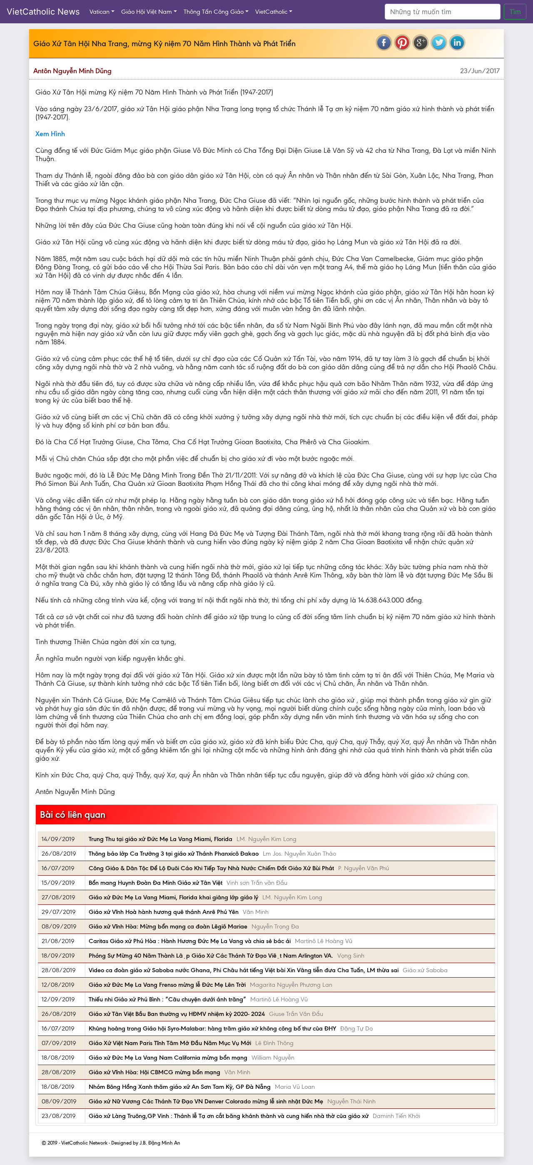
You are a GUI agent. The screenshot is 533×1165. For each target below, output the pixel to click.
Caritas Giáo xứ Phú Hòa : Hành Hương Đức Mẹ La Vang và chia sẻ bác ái (190, 941)
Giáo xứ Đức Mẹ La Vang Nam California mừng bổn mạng (168, 1057)
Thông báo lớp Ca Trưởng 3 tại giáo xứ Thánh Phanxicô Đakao (174, 853)
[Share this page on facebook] (384, 42)
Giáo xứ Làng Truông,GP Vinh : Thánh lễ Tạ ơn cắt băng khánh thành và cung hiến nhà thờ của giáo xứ (229, 1116)
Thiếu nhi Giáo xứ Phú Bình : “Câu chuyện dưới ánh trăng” (167, 999)
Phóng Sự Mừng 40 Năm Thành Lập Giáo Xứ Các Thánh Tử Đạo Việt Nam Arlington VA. (211, 955)
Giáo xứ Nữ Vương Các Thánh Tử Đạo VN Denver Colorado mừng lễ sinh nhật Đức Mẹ (206, 1101)
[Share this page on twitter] (439, 42)
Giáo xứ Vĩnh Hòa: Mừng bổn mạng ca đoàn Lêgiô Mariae (168, 926)
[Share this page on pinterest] (402, 42)
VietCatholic (271, 11)
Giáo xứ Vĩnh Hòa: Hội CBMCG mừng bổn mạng (154, 1072)
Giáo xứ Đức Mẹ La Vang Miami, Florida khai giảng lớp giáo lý (173, 897)
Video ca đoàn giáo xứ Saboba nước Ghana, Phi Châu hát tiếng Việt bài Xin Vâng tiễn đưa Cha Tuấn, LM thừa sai (244, 970)
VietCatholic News (43, 12)
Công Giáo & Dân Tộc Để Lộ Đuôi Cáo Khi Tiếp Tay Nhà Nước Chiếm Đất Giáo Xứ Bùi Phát (211, 868)
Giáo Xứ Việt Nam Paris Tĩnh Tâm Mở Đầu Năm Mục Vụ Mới (170, 1043)
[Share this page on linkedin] (457, 42)
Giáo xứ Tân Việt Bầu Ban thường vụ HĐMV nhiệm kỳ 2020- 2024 (177, 1014)
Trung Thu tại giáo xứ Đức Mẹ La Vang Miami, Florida (160, 839)
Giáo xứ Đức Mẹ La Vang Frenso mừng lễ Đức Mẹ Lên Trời (167, 984)
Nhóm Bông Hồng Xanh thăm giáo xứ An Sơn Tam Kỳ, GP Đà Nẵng (180, 1086)
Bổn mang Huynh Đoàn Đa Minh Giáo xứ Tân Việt (155, 882)
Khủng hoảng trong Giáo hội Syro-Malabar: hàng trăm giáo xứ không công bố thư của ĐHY (212, 1028)
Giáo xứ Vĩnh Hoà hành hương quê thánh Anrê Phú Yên (164, 912)
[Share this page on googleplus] (420, 42)
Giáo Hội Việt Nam (146, 11)
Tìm (515, 11)
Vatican (100, 11)
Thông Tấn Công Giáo (214, 11)
